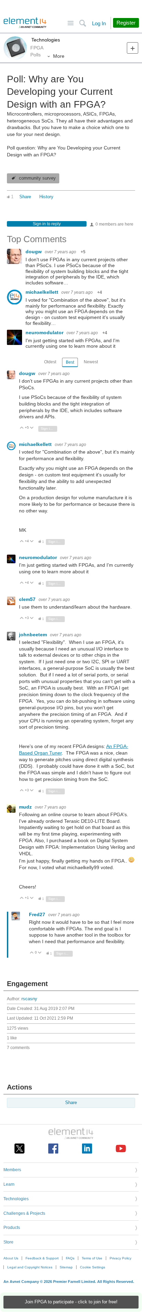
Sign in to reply (47, 223)
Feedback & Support (42, 1258)
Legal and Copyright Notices (29, 1267)
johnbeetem (33, 634)
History (46, 196)
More (58, 56)
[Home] (25, 22)
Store (8, 1242)
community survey (37, 178)
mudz (26, 807)
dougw (34, 251)
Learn (8, 1184)
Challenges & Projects (24, 1213)
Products (11, 1228)
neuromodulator (45, 332)
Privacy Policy (120, 1258)
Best (70, 362)
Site (70, 23)
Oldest (50, 361)
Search (83, 23)
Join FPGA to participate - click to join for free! (71, 1302)
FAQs (70, 1258)
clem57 (28, 599)
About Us (10, 1258)
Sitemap (66, 1267)
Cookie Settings (92, 1267)
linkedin (87, 1149)
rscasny (29, 998)
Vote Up (22, 428)
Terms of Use (92, 1258)
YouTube (121, 1149)
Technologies (44, 40)
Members (12, 1170)
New (132, 48)
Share (25, 196)
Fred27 (38, 914)
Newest (91, 361)
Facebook (53, 1149)
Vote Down (32, 428)
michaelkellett (43, 292)
